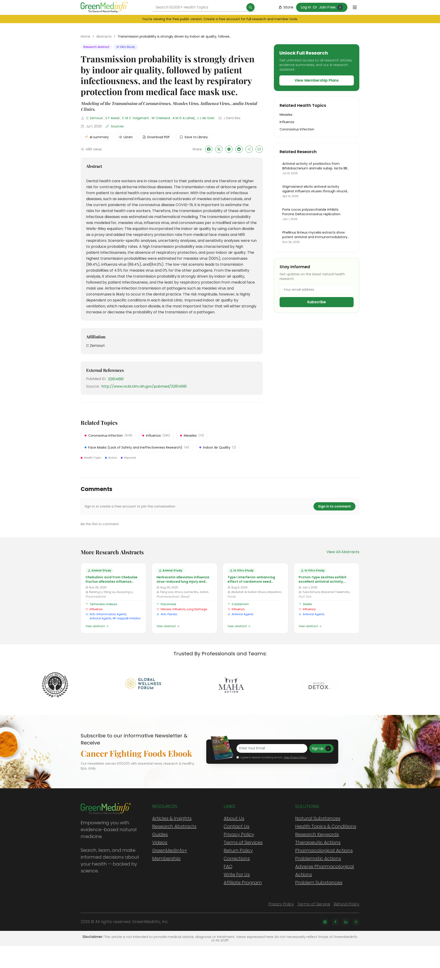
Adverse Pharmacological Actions (324, 870)
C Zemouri (94, 118)
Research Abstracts (174, 826)
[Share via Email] (259, 149)
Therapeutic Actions (318, 842)
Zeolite (307, 604)
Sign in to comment (334, 506)
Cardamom (240, 604)
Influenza (96, 609)
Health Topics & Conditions (325, 826)
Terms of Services (243, 842)
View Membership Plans (316, 80)
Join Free (327, 7)
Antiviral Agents (100, 618)
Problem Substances (318, 882)
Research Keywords (317, 834)
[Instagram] (325, 921)
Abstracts (104, 36)
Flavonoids (168, 604)
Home (85, 36)
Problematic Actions (318, 858)
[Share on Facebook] (208, 149)
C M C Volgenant (135, 118)
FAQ (228, 866)
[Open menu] (354, 7)
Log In (306, 7)
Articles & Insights (172, 818)
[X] (355, 921)
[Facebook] (335, 921)
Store (288, 7)
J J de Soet (205, 118)
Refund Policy (346, 904)
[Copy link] (249, 149)
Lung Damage (197, 609)
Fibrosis (166, 609)
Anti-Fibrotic (169, 614)
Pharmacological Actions (324, 850)
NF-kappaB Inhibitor (126, 618)
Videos (159, 842)
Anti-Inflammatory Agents (108, 614)
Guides (160, 834)
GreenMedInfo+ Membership (169, 854)
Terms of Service (313, 904)
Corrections (237, 858)
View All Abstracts (343, 551)
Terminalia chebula (103, 604)
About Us (234, 818)
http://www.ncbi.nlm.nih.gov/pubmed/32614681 (144, 386)
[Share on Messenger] (229, 149)
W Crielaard (160, 118)
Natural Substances (317, 818)
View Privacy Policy (295, 757)
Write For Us (237, 874)
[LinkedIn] (345, 921)
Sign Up (318, 748)
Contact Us (236, 826)
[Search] (250, 7)
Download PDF (158, 137)
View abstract (95, 626)
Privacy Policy (239, 834)
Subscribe (316, 302)
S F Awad (112, 118)
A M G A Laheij (184, 118)
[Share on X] (219, 149)
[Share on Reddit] (239, 149)
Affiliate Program (243, 882)
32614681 (116, 379)
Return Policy (238, 850)
